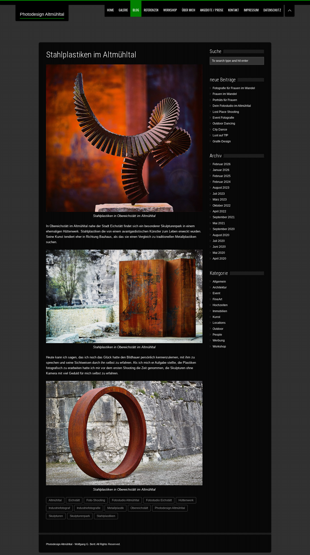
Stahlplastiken (106, 516)
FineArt (217, 299)
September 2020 (224, 229)
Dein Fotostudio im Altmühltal (232, 106)
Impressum (251, 10)
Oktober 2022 (222, 205)
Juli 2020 (219, 241)
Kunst (216, 317)
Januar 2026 (221, 170)
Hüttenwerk (186, 500)
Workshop (170, 10)
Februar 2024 (222, 182)
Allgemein (219, 281)
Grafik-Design (222, 141)
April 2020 (219, 258)
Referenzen (151, 10)
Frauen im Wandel (225, 94)
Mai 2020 (219, 252)
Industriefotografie (89, 508)
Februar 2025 (222, 176)
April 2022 (219, 211)
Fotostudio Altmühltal (125, 500)
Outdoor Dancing (224, 123)
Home (110, 10)
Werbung (219, 340)
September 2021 (224, 217)
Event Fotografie (223, 117)
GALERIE (123, 10)
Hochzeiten (220, 305)
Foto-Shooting (95, 500)
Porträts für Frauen (225, 100)
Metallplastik (115, 508)
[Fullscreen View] (289, 8)
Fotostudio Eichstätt (159, 500)
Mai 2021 (219, 223)
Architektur (220, 287)
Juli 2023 (219, 193)
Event (216, 293)
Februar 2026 (222, 164)
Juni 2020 (219, 246)
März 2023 (220, 199)
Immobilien (220, 311)
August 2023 (221, 187)
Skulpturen (56, 516)
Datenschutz (272, 10)
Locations (219, 322)
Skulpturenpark (80, 516)
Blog (136, 10)
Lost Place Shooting (226, 112)
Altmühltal (55, 500)
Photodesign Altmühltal (42, 14)
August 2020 (221, 235)
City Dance (220, 129)
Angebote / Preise (211, 10)
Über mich (188, 10)
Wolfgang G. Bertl (85, 544)
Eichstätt (74, 500)
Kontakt (233, 10)
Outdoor (218, 329)
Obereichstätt (139, 508)
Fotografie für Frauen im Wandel (234, 88)
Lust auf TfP (220, 135)
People (217, 334)
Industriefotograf (59, 508)
